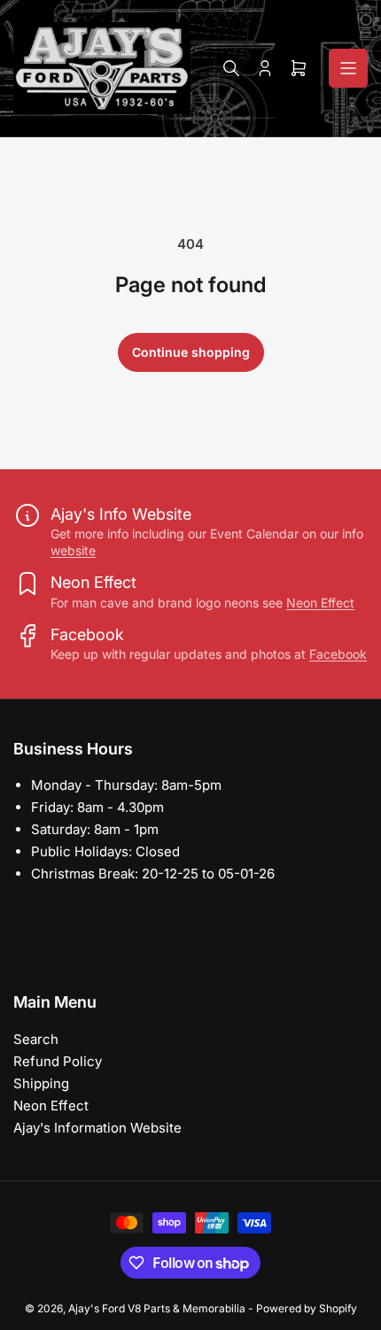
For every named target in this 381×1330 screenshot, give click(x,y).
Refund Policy (57, 1061)
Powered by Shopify (306, 1308)
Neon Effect (320, 602)
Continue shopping (191, 352)
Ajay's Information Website (97, 1127)
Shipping (41, 1083)
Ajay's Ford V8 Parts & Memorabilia (156, 1308)
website (73, 550)
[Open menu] (348, 68)
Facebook (338, 653)
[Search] (231, 68)
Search (35, 1039)
